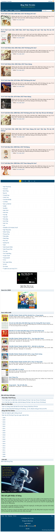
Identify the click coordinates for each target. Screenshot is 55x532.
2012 (4, 448)
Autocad (5, 188)
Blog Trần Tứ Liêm (29, 518)
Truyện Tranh (6, 255)
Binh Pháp (6, 191)
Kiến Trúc (5, 223)
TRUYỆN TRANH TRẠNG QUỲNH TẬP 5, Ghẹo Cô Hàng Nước (26, 361)
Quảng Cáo (6, 242)
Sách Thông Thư (13, 377)
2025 (4, 419)
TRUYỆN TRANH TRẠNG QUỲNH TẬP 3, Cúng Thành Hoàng (25, 354)
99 (29, 181)
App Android (27, 523)
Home (2, 516)
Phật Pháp (6, 238)
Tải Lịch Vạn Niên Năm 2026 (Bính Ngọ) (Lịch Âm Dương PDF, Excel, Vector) (29, 323)
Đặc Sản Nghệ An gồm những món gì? (12, 413)
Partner (14, 516)
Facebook (4, 1)
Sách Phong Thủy (7, 249)
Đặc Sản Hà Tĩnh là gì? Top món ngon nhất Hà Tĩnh (15, 415)
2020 (4, 430)
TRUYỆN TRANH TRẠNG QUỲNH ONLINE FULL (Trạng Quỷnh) (26, 315)
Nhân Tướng (6, 232)
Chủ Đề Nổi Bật (7, 199)
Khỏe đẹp (5, 219)
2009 (4, 454)
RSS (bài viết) (22, 526)
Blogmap (10, 516)
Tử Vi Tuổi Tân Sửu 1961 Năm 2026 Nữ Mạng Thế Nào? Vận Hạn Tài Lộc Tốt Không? (24, 402)
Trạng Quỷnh (6, 257)
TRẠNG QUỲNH (17, 10)
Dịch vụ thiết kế (7, 204)
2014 (4, 443)
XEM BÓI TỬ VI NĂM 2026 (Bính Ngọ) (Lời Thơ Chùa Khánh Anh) (26, 330)
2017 (4, 437)
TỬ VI (11, 10)
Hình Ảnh (5, 212)
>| (34, 181)
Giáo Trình (5, 210)
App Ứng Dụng (7, 186)
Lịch (4, 225)
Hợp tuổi (5, 216)
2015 (4, 441)
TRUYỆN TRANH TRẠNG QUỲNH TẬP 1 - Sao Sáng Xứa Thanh (26, 338)
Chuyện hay (6, 195)
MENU (7, 10)
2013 (4, 445)
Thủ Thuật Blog (7, 253)
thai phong (40, 530)
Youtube (9, 1)
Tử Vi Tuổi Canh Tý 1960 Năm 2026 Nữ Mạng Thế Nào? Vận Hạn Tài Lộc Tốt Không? (24, 400)
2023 (4, 424)
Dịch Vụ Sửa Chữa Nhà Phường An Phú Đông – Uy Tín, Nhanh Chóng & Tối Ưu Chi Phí (24, 408)
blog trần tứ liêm (47, 530)
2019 (4, 432)
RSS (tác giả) (31, 526)
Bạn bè (5, 193)
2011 (4, 450)
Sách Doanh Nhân (8, 247)
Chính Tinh (6, 197)
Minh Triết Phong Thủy (7, 461)
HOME (2, 10)
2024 (4, 422)
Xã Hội (5, 264)
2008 (4, 456)
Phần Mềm (6, 236)
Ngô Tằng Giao (7, 229)
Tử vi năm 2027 (20, 19)
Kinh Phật (5, 221)
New (6, 516)
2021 (4, 428)
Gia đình (5, 208)
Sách (4, 245)
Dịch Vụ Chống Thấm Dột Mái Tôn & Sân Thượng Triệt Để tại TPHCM (20, 406)
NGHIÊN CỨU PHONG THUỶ (10, 227)
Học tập (5, 214)
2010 (4, 452)
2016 (4, 439)
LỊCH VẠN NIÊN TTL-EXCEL (16, 369)
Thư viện (5, 251)
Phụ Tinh (5, 240)
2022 (4, 426)
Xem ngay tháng (7, 262)
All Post (50, 1)
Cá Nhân (5, 201)
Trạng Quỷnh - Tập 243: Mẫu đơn (18, 385)
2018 (4, 435)
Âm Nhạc (5, 266)
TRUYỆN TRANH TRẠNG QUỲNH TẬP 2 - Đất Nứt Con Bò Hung (26, 346)
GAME (4, 206)
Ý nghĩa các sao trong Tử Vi (10, 268)
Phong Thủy (6, 234)
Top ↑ (52, 516)
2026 (4, 417)
